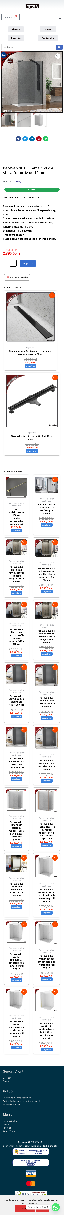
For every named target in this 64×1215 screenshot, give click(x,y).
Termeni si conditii (11, 1104)
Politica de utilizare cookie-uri (17, 1098)
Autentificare (9, 1131)
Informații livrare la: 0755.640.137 (21, 197)
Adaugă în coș (28, 264)
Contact (7, 1081)
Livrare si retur (10, 1121)
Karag (18, 181)
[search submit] (59, 47)
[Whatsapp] (56, 1207)
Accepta (25, 1208)
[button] (18, 138)
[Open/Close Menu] (60, 18)
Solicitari (7, 1078)
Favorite (7, 1128)
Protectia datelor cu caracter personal (21, 1101)
